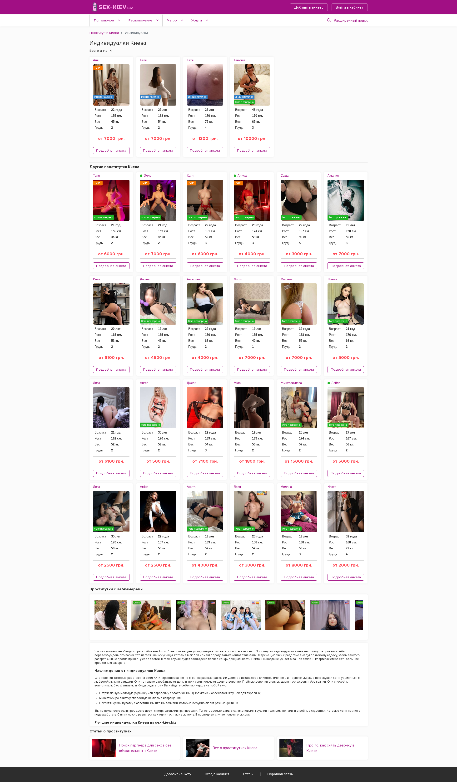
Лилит (238, 279)
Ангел (144, 383)
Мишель (287, 279)
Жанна (332, 279)
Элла (147, 175)
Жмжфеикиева (291, 383)
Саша (284, 175)
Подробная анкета (111, 150)
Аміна (144, 487)
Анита (191, 487)
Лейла (335, 383)
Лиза (96, 383)
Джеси (191, 383)
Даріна (144, 279)
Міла (237, 383)
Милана (286, 487)
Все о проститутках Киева (235, 748)
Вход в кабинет (217, 774)
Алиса (242, 175)
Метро (172, 20)
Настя (332, 487)
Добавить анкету (308, 7)
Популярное (104, 20)
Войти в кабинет (349, 7)
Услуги (196, 20)
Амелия (333, 175)
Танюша (239, 60)
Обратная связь (280, 774)
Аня (96, 60)
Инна (96, 279)
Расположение (140, 20)
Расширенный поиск (351, 20)
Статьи (248, 774)
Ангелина (193, 279)
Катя (143, 60)
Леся (237, 487)
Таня (96, 175)
